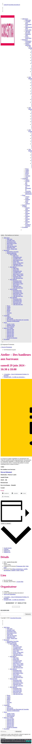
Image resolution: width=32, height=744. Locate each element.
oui (27, 741)
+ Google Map (19, 581)
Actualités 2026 (27, 22)
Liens (26, 177)
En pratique (25, 227)
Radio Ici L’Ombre (24, 205)
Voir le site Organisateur (10, 594)
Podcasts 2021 (27, 222)
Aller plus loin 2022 (18, 296)
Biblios (27, 173)
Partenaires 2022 (17, 294)
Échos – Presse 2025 (18, 262)
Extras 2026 (28, 30)
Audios (27, 170)
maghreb (13, 570)
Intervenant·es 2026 (12, 243)
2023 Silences (13, 279)
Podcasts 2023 (27, 216)
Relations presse (27, 200)
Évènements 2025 (17, 257)
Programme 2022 (17, 290)
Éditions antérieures (28, 44)
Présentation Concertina (28, 41)
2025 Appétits (13, 254)
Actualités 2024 (17, 272)
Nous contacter (27, 203)
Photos (27, 169)
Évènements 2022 (17, 292)
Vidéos (27, 171)
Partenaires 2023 (17, 286)
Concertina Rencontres (15, 618)
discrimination (7, 570)
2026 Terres (25, 18)
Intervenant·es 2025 (18, 260)
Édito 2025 (15, 256)
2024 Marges (13, 267)
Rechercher (28, 614)
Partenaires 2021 (17, 303)
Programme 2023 (17, 281)
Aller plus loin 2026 (27, 32)
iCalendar (6, 549)
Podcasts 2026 (27, 208)
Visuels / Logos (27, 197)
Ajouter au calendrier (5, 523)
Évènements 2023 (17, 282)
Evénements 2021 (17, 300)
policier (22, 570)
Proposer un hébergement (28, 193)
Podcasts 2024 (27, 214)
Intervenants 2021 (17, 301)
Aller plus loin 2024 (18, 278)
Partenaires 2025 (17, 264)
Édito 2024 (15, 268)
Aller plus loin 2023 (18, 287)
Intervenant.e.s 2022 (18, 293)
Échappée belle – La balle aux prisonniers (14, 377)
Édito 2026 (28, 20)
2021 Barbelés (13, 297)
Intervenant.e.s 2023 (18, 283)
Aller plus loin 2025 (18, 265)
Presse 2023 (16, 285)
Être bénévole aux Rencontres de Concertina (28, 187)
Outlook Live (7, 552)
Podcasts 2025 (27, 211)
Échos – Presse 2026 (28, 37)
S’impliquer (25, 178)
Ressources (25, 39)
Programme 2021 (17, 299)
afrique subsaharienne (17, 569)
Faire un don (10, 318)
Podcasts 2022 (27, 219)
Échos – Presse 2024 (18, 275)
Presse (23, 195)
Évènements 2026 (11, 242)
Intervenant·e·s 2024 (18, 274)
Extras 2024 (16, 269)
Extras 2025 (16, 261)
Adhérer (27, 180)
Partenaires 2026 (11, 247)
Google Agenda (7, 548)
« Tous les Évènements (6, 347)
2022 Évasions (13, 289)
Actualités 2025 (17, 258)
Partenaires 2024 (17, 276)
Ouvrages (27, 175)
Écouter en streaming (28, 225)
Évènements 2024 (17, 271)
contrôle (25, 569)
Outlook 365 (7, 550)
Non (30, 741)
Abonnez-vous (16, 606)
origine (18, 570)
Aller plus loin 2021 (18, 304)
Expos (26, 174)
